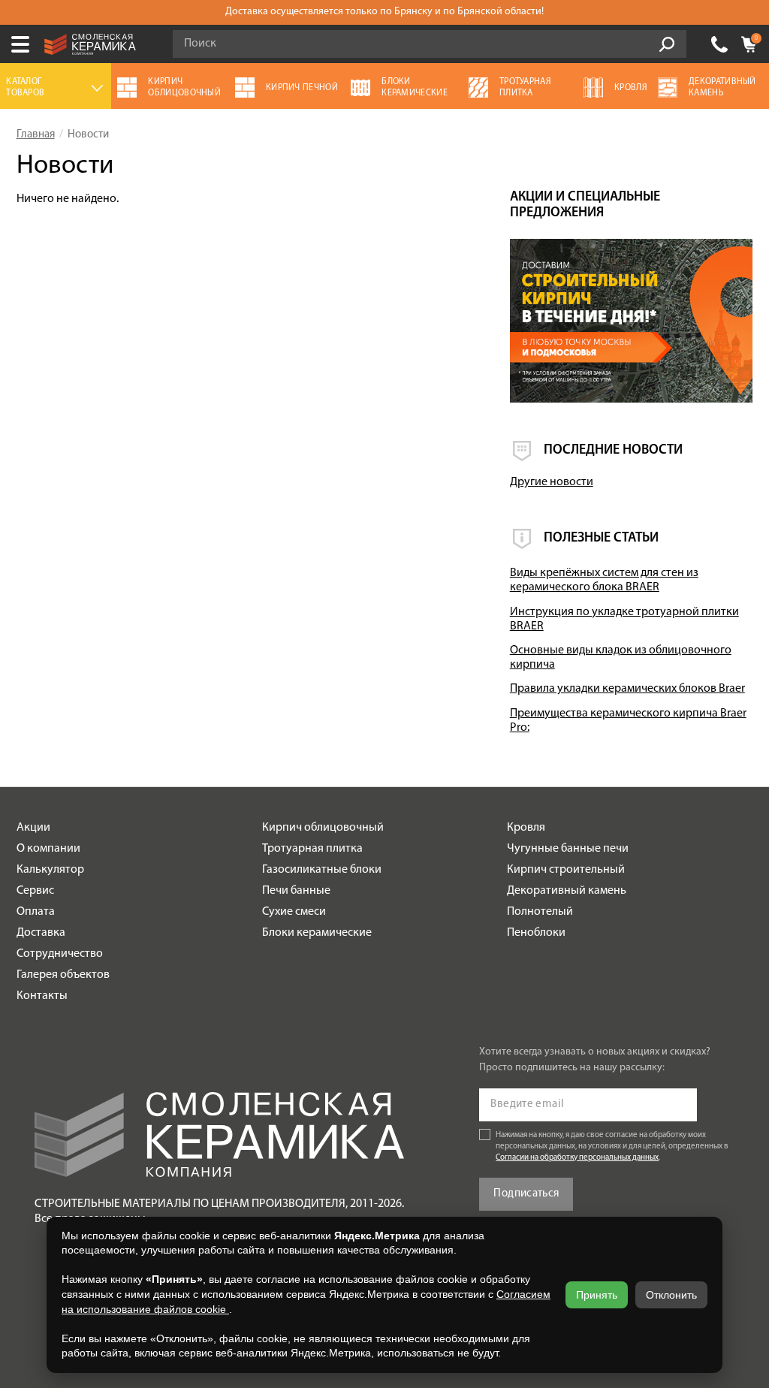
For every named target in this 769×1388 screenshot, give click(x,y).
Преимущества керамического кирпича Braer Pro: (628, 721)
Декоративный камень (566, 891)
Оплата (36, 912)
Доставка (41, 933)
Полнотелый (540, 912)
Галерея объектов (63, 975)
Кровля (526, 828)
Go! (666, 44)
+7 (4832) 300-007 (719, 44)
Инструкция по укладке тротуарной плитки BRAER (624, 619)
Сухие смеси (294, 912)
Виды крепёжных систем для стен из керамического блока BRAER (604, 580)
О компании (48, 849)
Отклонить (671, 1295)
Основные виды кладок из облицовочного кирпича (620, 657)
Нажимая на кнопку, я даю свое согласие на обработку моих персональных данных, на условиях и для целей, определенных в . (612, 1146)
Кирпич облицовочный (323, 828)
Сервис (35, 891)
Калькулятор (50, 870)
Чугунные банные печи (568, 849)
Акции (33, 828)
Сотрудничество (60, 954)
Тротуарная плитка (312, 849)
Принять (596, 1295)
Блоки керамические (317, 933)
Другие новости (551, 482)
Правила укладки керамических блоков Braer (627, 689)
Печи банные (296, 891)
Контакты (42, 996)
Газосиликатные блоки (321, 870)
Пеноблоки (536, 933)
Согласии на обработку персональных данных (577, 1158)
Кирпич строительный (566, 870)
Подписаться (526, 1193)
